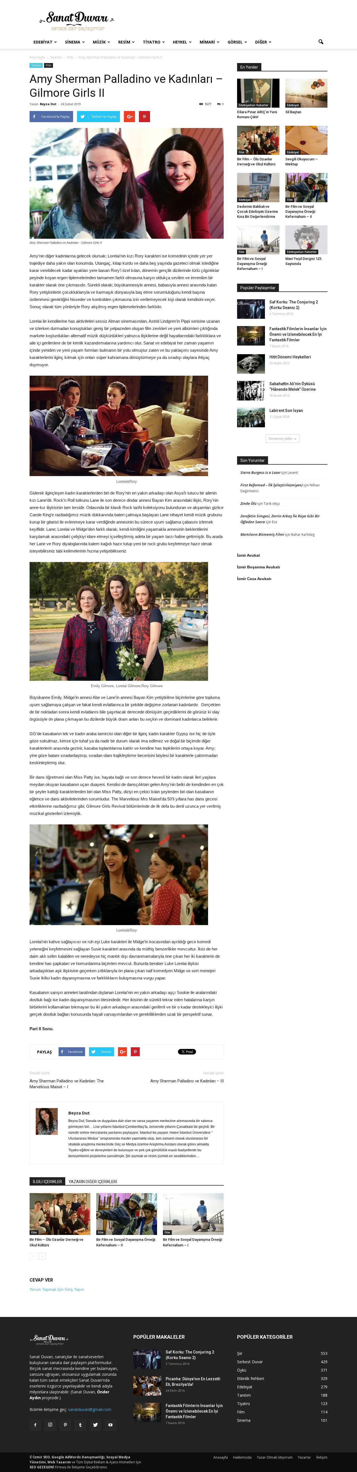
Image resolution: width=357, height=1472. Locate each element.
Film (48, 65)
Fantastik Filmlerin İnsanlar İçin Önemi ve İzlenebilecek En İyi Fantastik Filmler (298, 334)
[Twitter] (95, 1425)
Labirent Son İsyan (286, 410)
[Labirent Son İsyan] (251, 417)
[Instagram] (50, 1425)
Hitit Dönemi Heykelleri (290, 357)
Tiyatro (151, 42)
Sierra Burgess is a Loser (260, 472)
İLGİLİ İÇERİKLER (47, 1181)
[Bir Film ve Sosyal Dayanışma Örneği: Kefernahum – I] (193, 1214)
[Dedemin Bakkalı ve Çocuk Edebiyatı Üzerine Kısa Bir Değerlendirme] (258, 187)
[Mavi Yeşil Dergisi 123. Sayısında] (306, 239)
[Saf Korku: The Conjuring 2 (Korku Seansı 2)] (251, 309)
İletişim (321, 1457)
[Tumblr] (80, 1425)
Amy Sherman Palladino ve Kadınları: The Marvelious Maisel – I (67, 1083)
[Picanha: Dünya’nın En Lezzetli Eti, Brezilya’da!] (147, 1386)
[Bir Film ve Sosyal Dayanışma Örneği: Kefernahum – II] (126, 1214)
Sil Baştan (293, 112)
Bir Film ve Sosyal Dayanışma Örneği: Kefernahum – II (300, 211)
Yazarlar (304, 1457)
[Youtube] (110, 1425)
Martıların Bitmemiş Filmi (262, 534)
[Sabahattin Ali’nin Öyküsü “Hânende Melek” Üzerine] (251, 390)
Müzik (99, 42)
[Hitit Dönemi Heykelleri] (251, 364)
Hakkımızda (242, 1457)
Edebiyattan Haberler (253, 105)
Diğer (261, 42)
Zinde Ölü (248, 503)
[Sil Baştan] (306, 93)
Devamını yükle (280, 438)
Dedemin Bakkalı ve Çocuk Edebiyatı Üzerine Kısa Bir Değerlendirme (257, 211)
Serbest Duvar (250, 1361)
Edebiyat (42, 42)
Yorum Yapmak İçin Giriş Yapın (57, 1289)
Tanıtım (244, 1395)
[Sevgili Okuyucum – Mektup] (306, 140)
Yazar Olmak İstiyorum (275, 1457)
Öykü (241, 1370)
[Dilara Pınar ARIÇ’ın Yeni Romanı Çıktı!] (258, 93)
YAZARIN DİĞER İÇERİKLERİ (93, 1181)
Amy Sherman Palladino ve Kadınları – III (187, 1081)
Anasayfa (220, 1457)
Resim (124, 42)
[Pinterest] (65, 1425)
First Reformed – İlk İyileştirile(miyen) (271, 485)
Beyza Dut (48, 104)
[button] (320, 42)
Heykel (180, 42)
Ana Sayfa (37, 57)
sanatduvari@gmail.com (89, 1409)
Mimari (207, 42)
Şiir (239, 1353)
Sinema (72, 42)
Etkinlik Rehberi (250, 1378)
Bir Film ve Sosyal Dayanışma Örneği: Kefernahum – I (252, 264)
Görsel (235, 42)
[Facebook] (35, 1425)
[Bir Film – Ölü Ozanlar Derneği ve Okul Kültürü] (60, 1214)
